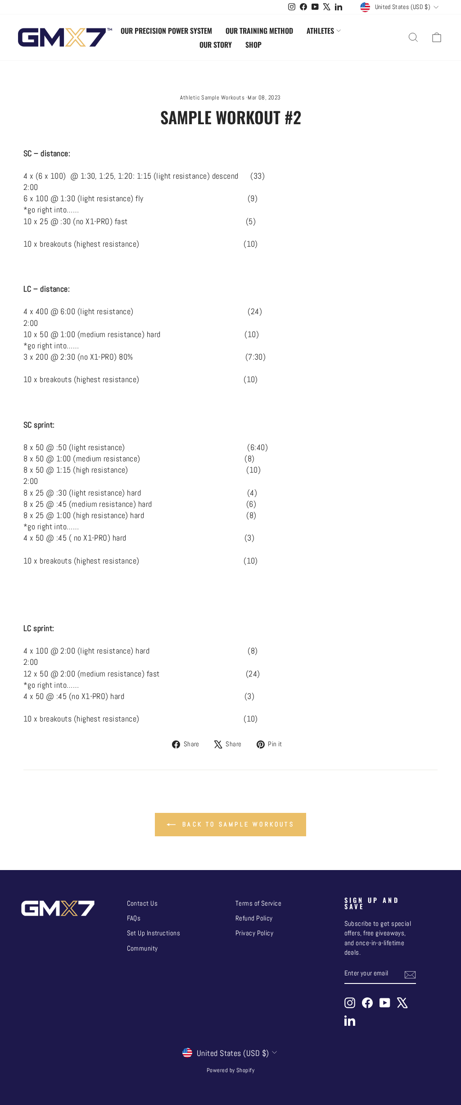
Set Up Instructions (154, 933)
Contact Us (142, 903)
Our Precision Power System (166, 30)
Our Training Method (259, 30)
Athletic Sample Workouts (212, 97)
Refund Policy (254, 918)
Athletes (320, 30)
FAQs (134, 918)
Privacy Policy (254, 933)
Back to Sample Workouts (236, 824)
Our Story (215, 44)
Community (142, 948)
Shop (253, 44)
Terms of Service (258, 903)
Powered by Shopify (230, 1070)
